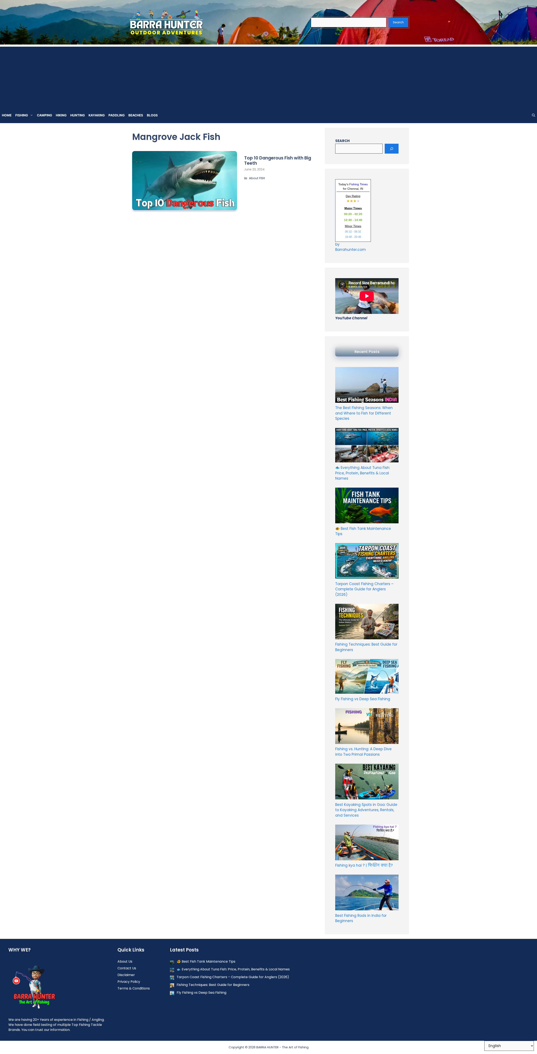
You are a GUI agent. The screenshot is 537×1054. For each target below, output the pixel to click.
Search (398, 22)
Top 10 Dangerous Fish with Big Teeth (277, 160)
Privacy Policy (128, 981)
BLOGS (152, 115)
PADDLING (116, 115)
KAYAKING (97, 115)
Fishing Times (358, 184)
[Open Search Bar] (533, 115)
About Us (124, 961)
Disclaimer (126, 974)
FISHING (21, 115)
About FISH (257, 178)
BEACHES (135, 115)
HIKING (61, 115)
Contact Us (126, 968)
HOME (7, 115)
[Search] (392, 149)
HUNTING (77, 115)
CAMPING (44, 115)
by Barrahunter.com (350, 247)
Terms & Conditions (133, 988)
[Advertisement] (268, 76)
